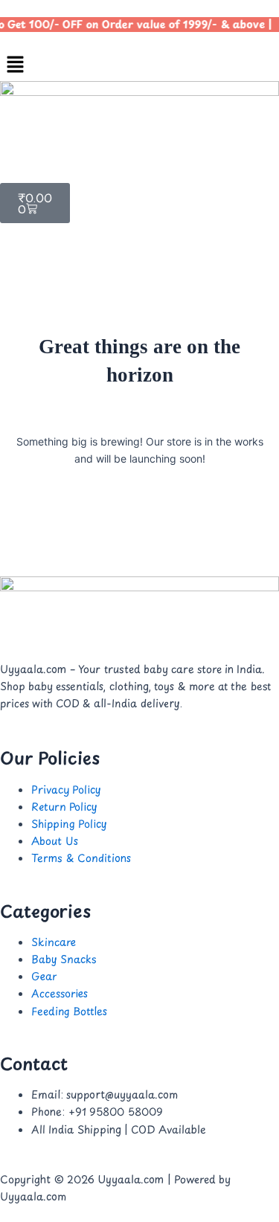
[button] (139, 64)
